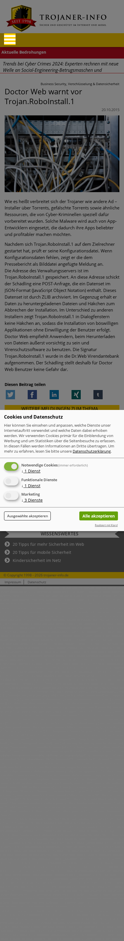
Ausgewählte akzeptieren (27, 515)
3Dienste (32, 500)
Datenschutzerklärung (92, 451)
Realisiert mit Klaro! (106, 525)
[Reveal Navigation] (10, 39)
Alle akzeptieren (98, 516)
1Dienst (30, 471)
